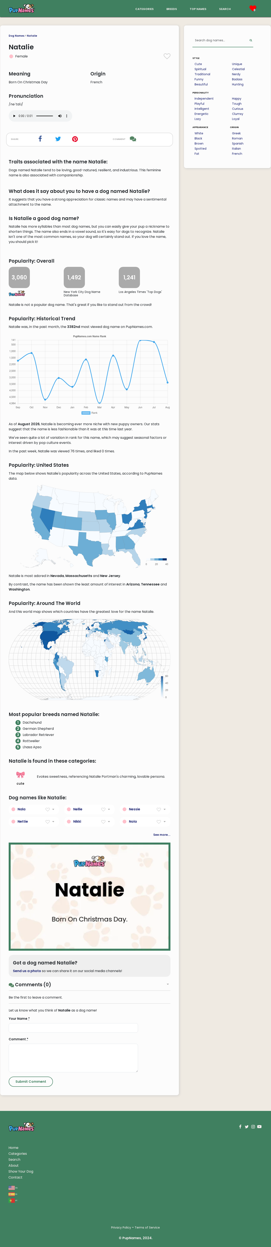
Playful (199, 104)
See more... (161, 835)
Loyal (235, 119)
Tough (237, 104)
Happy (236, 98)
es (16, 1194)
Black (198, 138)
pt (16, 1200)
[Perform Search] (250, 40)
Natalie (32, 36)
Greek (236, 133)
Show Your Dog (20, 1171)
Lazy (198, 119)
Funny (199, 79)
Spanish (237, 143)
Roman (237, 138)
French (237, 154)
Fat (197, 154)
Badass (237, 79)
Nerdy (236, 74)
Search (14, 1159)
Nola (133, 821)
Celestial (238, 69)
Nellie (77, 809)
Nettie (23, 821)
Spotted (200, 148)
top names (198, 8)
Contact (15, 1177)
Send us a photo (27, 970)
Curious (237, 109)
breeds (171, 8)
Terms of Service (147, 1227)
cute (20, 783)
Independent (204, 98)
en (16, 1187)
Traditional (202, 74)
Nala (21, 809)
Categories (17, 1153)
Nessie (134, 809)
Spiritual (200, 69)
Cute (198, 64)
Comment (18, 1039)
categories (144, 8)
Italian (236, 148)
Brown (199, 143)
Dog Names (16, 36)
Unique (237, 64)
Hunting (237, 84)
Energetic (202, 114)
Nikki (77, 821)
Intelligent (202, 109)
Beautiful (201, 84)
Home (13, 1147)
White (199, 133)
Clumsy (237, 114)
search (225, 8)
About (13, 1165)
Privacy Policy (121, 1227)
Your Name (19, 1018)
